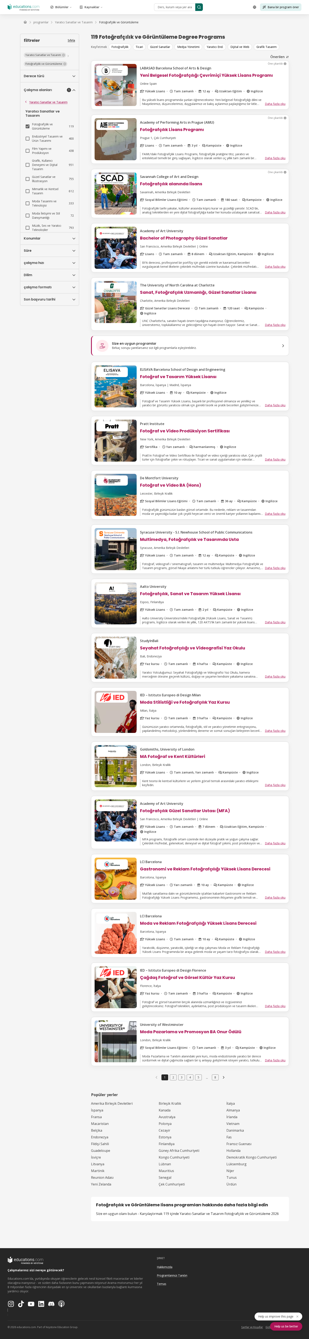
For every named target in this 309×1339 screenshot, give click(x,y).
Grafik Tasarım (266, 47)
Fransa (96, 1117)
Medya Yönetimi (188, 47)
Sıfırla (71, 40)
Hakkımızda (164, 1267)
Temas (161, 1284)
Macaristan (100, 1123)
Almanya (233, 1110)
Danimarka (235, 1130)
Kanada (164, 1110)
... (207, 1077)
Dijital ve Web (239, 47)
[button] (45, 55)
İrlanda (231, 1117)
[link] (119, 22)
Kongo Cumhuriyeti (174, 1157)
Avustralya (167, 1117)
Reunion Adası (102, 1177)
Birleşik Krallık (170, 1103)
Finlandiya (166, 1144)
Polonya (165, 1123)
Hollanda (233, 1150)
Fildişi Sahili (100, 1144)
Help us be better (286, 1326)
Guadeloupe (100, 1150)
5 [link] (198, 1077)
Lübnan (165, 1164)
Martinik (97, 1170)
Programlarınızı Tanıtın (172, 1275)
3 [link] (181, 1077)
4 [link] (190, 1077)
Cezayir (164, 1130)
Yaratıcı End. (215, 47)
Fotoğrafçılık (119, 47)
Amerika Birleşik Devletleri (112, 1103)
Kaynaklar (92, 7)
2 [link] (173, 1077)
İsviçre (96, 1157)
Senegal (165, 1177)
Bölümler (62, 7)
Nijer (230, 1170)
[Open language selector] (254, 7)
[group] (199, 47)
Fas (229, 1137)
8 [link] (215, 1077)
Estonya (165, 1137)
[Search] (199, 7)
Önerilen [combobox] (277, 56)
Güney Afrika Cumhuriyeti (179, 1150)
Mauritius (166, 1170)
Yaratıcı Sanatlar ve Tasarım (48, 102)
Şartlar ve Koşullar (252, 1327)
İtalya (230, 1103)
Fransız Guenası (238, 1144)
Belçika (96, 1130)
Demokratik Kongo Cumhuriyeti (251, 1157)
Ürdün (231, 1184)
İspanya (97, 1110)
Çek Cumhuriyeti (172, 1184)
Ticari (139, 47)
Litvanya (97, 1164)
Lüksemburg (236, 1164)
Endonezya (99, 1137)
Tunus (231, 1177)
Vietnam (232, 1123)
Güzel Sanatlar (160, 47)
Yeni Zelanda (101, 1184)
